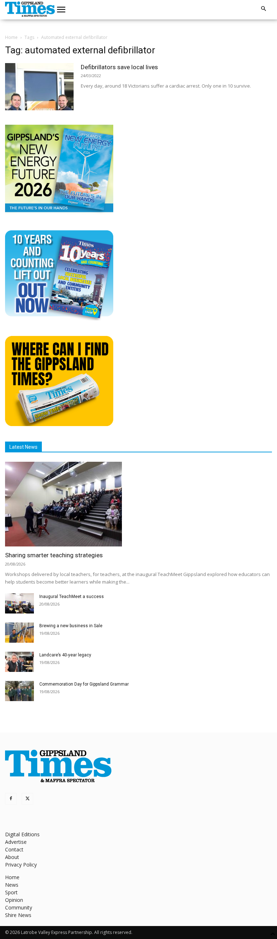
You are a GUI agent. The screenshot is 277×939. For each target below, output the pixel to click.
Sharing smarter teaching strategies (54, 555)
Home (11, 37)
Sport (11, 892)
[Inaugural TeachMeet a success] (19, 603)
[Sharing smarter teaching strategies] (138, 504)
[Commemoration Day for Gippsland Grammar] (19, 691)
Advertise (16, 841)
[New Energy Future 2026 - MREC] (59, 212)
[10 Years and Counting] (59, 318)
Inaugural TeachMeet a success (71, 596)
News (11, 884)
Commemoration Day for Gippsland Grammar (84, 684)
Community (18, 907)
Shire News (18, 915)
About (12, 857)
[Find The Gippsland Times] (59, 424)
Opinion (14, 899)
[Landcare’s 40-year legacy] (19, 662)
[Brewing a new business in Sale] (19, 633)
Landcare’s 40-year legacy (65, 654)
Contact (14, 849)
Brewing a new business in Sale (70, 625)
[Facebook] (11, 799)
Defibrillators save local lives (119, 67)
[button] (61, 9)
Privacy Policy (21, 864)
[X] (27, 799)
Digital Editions (22, 834)
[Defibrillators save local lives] (39, 86)
